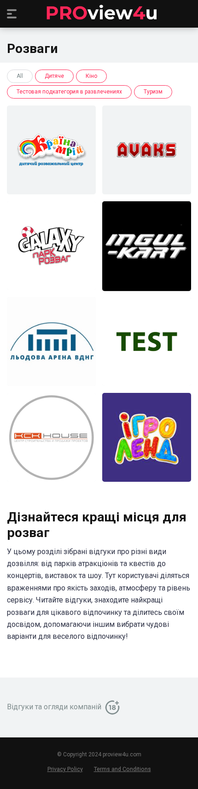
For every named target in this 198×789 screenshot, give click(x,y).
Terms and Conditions (122, 769)
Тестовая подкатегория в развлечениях (69, 91)
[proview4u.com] (99, 13)
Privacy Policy (65, 769)
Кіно (91, 76)
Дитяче (54, 76)
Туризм (153, 91)
